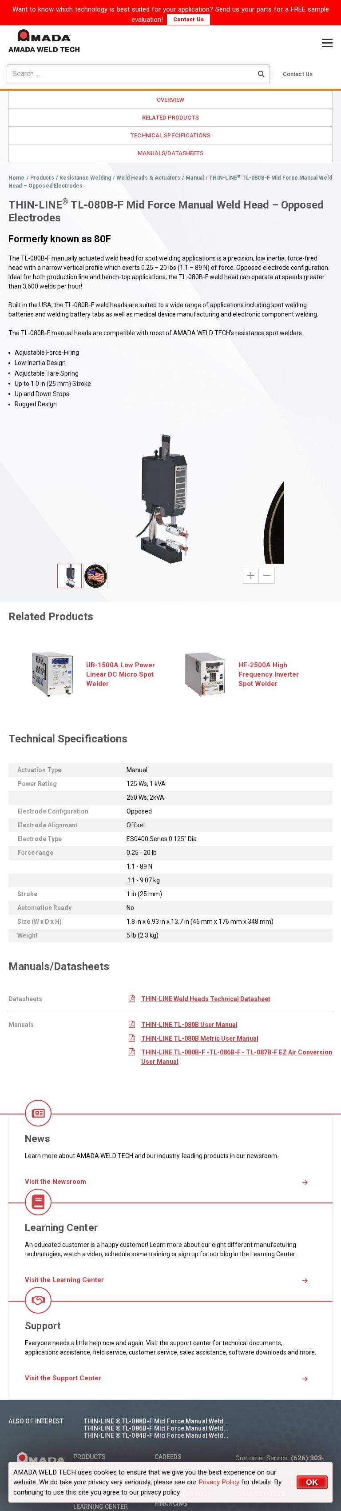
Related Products (170, 117)
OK (312, 1482)
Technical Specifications (170, 135)
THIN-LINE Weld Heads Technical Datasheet (205, 998)
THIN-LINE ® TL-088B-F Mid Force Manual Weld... (156, 1421)
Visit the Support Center (63, 1378)
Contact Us (188, 19)
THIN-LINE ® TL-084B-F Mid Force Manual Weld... (156, 1435)
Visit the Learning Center (64, 1280)
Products (89, 1456)
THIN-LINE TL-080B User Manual (189, 1024)
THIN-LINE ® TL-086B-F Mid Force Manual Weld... (156, 1428)
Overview (171, 99)
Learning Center (100, 1506)
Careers (168, 1456)
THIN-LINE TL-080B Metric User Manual (199, 1038)
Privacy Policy (218, 1482)
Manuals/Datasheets (171, 153)
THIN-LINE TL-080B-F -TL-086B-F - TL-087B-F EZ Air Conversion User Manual (236, 1057)
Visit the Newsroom (55, 1182)
